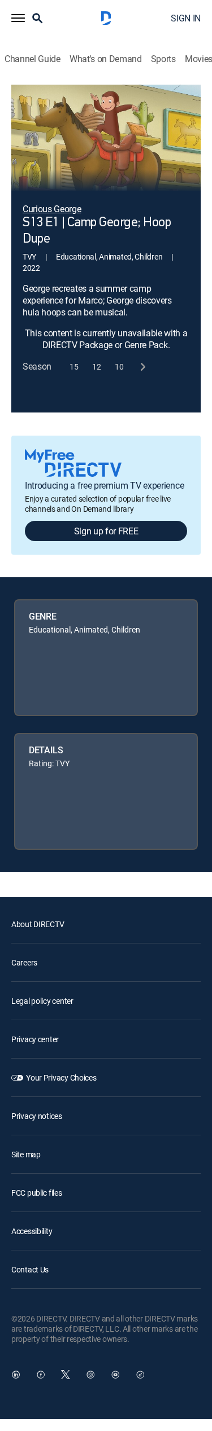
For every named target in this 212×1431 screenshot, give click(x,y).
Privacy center (35, 1039)
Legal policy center (42, 1000)
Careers (24, 962)
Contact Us (30, 1269)
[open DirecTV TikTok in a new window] (140, 1374)
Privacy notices (36, 1115)
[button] (18, 18)
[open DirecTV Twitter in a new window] (65, 1374)
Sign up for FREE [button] (106, 531)
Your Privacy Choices (61, 1077)
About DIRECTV (37, 924)
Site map (26, 1154)
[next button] (142, 366)
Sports (163, 59)
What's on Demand (106, 59)
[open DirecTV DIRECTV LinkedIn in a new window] (15, 1374)
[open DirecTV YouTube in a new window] (115, 1374)
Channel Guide (32, 59)
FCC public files (36, 1192)
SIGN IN (186, 18)
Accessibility (31, 1231)
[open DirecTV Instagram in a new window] (90, 1374)
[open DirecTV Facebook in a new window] (40, 1374)
